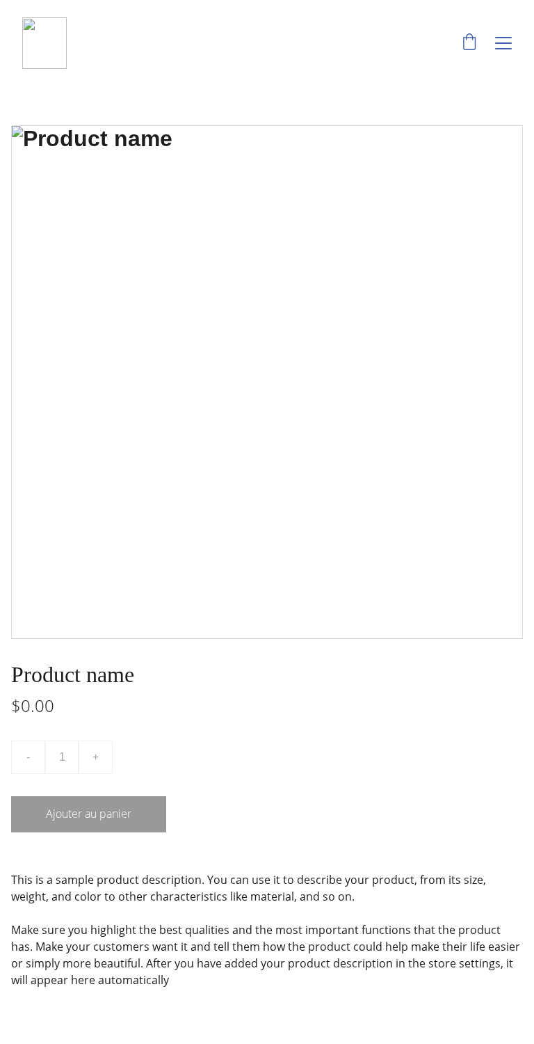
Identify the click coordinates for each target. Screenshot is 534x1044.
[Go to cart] (469, 43)
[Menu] (503, 43)
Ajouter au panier (88, 813)
